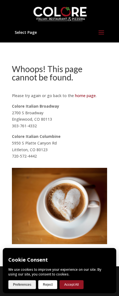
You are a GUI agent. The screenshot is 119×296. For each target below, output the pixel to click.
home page (85, 95)
